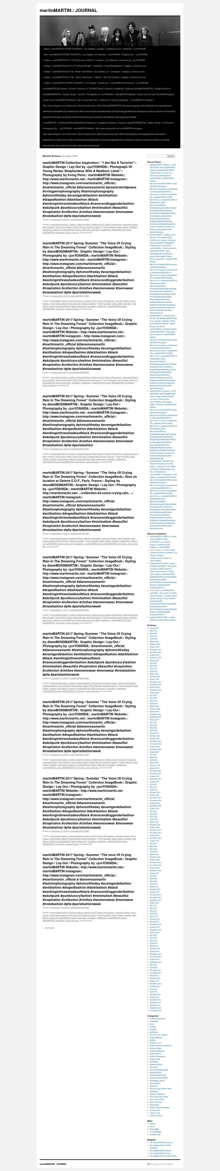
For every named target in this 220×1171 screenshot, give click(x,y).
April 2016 (154, 943)
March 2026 (154, 641)
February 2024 (155, 709)
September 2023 (155, 717)
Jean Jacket (154, 1067)
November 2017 (155, 897)
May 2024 (153, 700)
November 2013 (155, 973)
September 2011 (155, 1002)
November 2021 (155, 773)
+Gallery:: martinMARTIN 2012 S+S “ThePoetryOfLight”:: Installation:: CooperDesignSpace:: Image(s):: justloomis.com (94, 65)
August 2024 (154, 692)
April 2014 (154, 967)
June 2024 (153, 698)
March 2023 (154, 733)
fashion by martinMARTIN (64, 230)
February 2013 (155, 978)
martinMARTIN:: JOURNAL (68, 10)
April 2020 (154, 819)
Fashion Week (155, 1059)
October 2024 (155, 687)
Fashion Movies (155, 1053)
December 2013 (155, 970)
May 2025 (153, 668)
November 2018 (155, 865)
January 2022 (154, 768)
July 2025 (153, 663)
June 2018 (153, 878)
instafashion (106, 230)
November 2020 (155, 800)
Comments (155, 1131)
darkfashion (154, 1032)
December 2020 (155, 797)
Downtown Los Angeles (158, 1034)
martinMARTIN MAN (158, 1075)
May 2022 (153, 757)
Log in (152, 1126)
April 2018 (154, 884)
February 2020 (155, 824)
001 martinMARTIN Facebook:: (161, 1142)
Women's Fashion (94, 227)
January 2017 (154, 921)
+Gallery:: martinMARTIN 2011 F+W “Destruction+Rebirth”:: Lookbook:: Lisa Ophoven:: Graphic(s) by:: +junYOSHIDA (94, 60)
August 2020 (154, 808)
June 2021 (153, 784)
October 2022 (155, 746)
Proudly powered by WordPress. (162, 1164)
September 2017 (155, 900)
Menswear (153, 1086)
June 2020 (153, 814)
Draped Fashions (84, 224)
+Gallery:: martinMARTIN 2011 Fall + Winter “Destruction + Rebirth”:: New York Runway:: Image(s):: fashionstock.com (94, 77)
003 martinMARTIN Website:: (161, 1150)
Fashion (152, 1040)
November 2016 (155, 924)
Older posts (48, 927)
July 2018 (153, 876)
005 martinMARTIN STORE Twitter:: (163, 1156)
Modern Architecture (157, 1094)
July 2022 (153, 754)
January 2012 (154, 997)
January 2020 (154, 827)
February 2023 (155, 735)
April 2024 (154, 703)
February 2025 (155, 676)
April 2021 (154, 789)
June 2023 (153, 725)
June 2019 (153, 846)
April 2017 (154, 913)
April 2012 (154, 991)
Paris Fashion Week (63, 227)
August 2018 (154, 873)
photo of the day (72, 232)
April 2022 (154, 760)
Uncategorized (93, 456)
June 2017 (153, 908)
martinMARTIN (155, 1072)
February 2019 (155, 857)
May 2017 (153, 911)
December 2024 (155, 682)
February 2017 (155, 919)
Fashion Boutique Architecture (161, 1045)
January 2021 (154, 795)
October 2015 (155, 959)
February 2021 (155, 792)
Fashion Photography (113, 224)
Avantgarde (154, 1021)
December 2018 (155, 862)
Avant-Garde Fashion (59, 224)
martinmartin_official (157, 1080)
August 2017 (154, 902)
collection (133, 227)
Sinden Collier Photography (160, 1107)
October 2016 (155, 927)
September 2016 (155, 929)
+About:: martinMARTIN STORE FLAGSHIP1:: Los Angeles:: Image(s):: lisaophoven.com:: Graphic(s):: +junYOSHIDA (94, 48)
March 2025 (154, 674)
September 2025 (155, 657)
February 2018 (155, 889)
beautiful (112, 227)
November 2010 (155, 1010)
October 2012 (155, 986)
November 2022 (155, 744)
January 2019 (154, 859)
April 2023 (154, 730)
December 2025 (155, 649)
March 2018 (154, 886)
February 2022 (155, 765)
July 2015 (153, 964)
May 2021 (153, 787)
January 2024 (154, 711)
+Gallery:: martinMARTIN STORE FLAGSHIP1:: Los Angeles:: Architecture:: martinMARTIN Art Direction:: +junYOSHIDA (95, 82)
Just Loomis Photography (159, 1069)
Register (153, 1123)
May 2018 (153, 881)
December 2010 (155, 1008)
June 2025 (153, 665)
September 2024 (155, 690)
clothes (125, 227)
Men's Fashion (48, 227)
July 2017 (153, 905)
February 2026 (155, 644)
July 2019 (153, 843)
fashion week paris (83, 230)
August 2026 (154, 628)
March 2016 (154, 946)
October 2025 (155, 655)
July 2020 (153, 811)
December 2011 (155, 999)
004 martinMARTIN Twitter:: (160, 1153)
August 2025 (154, 660)
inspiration (95, 230)
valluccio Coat (155, 1113)
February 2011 (155, 1005)
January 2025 (154, 679)
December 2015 (155, 954)
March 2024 (154, 706)
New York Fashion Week (159, 1096)
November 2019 (155, 832)
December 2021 (155, 770)
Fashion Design (110, 683)
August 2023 (154, 719)
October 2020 (155, 803)
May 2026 (153, 636)
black (119, 227)
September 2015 (155, 962)
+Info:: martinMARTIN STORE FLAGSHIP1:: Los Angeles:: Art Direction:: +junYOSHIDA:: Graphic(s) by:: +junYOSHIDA (95, 54)
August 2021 (154, 781)
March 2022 (154, 762)
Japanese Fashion (130, 224)
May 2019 (153, 849)
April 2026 (154, 639)
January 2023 (154, 738)
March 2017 (154, 916)
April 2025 (154, 671)
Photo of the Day (79, 227)
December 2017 (155, 894)
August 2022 (154, 752)
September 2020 (155, 806)
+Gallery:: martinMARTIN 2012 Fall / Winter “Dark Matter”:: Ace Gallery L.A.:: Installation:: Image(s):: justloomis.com (94, 71)
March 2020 (154, 822)
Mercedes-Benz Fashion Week (160, 1088)
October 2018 (155, 867)
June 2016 (153, 938)
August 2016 (154, 932)
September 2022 (155, 749)
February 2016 (155, 948)
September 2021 (155, 779)
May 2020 (153, 816)
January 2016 (154, 951)
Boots (152, 1024)
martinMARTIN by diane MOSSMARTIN (108, 382)
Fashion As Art (98, 224)
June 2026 (153, 633)
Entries (154, 1129)
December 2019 (155, 830)
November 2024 (155, 684)
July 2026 (153, 630)
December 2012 (155, 983)
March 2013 (154, 975)
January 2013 (154, 981)
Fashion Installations (157, 1051)
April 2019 (154, 851)
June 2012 (153, 989)
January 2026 (154, 647)
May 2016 (153, 940)
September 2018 (155, 870)
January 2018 (154, 892)
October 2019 (155, 835)
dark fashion (48, 230)
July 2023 (153, 722)
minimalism (60, 232)
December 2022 (155, 741)
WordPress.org (155, 1134)
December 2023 (155, 714)
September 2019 (155, 838)
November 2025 (155, 652)
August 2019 (154, 841)
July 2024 (153, 695)
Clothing (72, 224)
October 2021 (155, 776)
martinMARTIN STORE (79, 219)
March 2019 (154, 854)
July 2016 (153, 935)
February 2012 (155, 994)
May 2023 (153, 727)
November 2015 (155, 956)
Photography (154, 1105)
